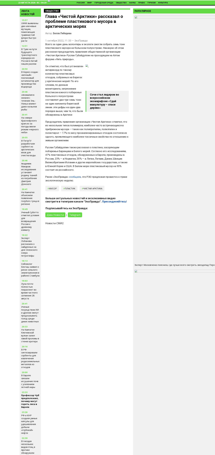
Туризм (151, 3)
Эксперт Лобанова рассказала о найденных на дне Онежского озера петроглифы (29, 247)
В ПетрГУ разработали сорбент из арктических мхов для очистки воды (28, 148)
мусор (53, 188)
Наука (132, 3)
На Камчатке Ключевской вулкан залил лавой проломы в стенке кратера (30, 335)
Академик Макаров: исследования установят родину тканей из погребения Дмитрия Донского (29, 173)
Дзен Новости (55, 215)
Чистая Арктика (92, 188)
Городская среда (103, 3)
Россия (81, 3)
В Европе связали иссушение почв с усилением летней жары (29, 381)
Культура (163, 3)
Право (141, 3)
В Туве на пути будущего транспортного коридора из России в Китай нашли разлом (29, 56)
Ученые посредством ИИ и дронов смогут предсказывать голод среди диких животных (30, 314)
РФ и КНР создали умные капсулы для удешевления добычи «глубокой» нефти (29, 424)
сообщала (75, 176)
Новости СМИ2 (54, 223)
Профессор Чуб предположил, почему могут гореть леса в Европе (30, 401)
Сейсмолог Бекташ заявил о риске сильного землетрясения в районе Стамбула (30, 269)
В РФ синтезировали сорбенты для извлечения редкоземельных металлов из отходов (30, 358)
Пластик (70, 188)
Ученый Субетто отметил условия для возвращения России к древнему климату (30, 221)
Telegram (75, 215)
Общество (121, 3)
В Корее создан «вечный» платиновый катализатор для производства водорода (30, 79)
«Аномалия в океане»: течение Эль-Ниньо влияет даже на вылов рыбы (29, 102)
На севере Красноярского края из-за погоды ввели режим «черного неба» (30, 125)
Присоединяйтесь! (114, 201)
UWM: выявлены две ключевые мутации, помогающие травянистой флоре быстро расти (29, 32)
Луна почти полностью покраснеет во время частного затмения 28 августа (29, 291)
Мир (89, 3)
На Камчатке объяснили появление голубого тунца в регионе (30, 198)
